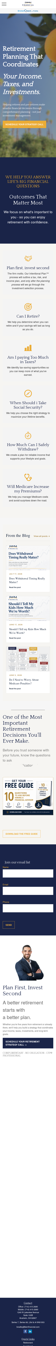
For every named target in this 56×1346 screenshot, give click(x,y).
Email (5, 884)
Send (9, 924)
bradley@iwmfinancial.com (28, 1326)
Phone (6, 901)
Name (6, 867)
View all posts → (42, 536)
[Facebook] (25, 1331)
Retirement (28, 1342)
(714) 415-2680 (31, 1306)
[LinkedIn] (30, 1331)
